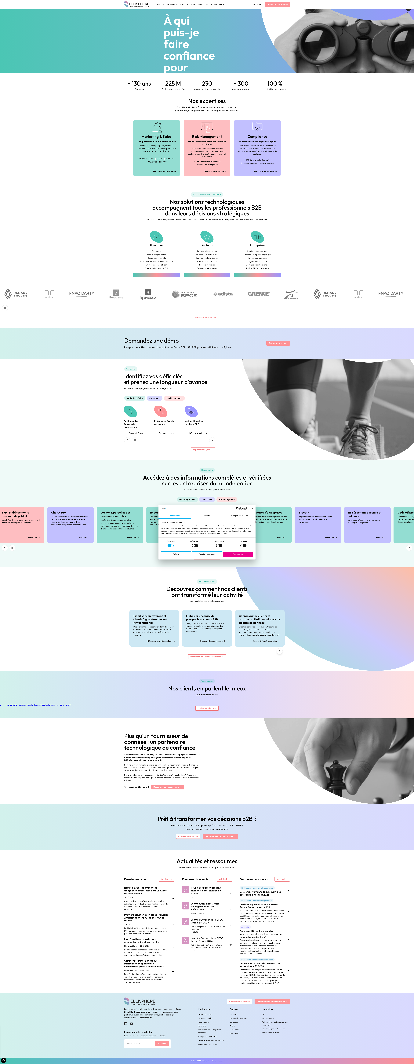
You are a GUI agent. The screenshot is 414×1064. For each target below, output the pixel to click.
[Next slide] (212, 440)
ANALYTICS (152, 162)
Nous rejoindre (203, 1022)
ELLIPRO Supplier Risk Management (207, 161)
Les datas (233, 1014)
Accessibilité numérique (270, 1033)
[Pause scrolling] (5, 308)
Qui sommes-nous (205, 1014)
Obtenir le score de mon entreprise (211, 1040)
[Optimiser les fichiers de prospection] (130, 421)
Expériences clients (175, 4)
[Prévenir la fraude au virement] (161, 421)
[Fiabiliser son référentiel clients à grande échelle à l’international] (154, 628)
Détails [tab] (207, 516)
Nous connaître (217, 4)
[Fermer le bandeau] (252, 508)
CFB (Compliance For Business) (257, 160)
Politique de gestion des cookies (273, 1029)
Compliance (154, 398)
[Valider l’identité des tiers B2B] (191, 421)
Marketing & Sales (135, 398)
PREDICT (162, 162)
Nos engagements (205, 1018)
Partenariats (202, 1026)
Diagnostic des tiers (266, 163)
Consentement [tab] (174, 516)
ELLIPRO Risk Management (207, 165)
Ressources (203, 4)
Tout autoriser (238, 554)
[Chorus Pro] (66, 525)
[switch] (195, 545)
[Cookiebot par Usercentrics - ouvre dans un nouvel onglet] (237, 508)
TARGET (160, 159)
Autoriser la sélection (207, 554)
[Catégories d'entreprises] (264, 525)
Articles (233, 1026)
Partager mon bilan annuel (207, 1036)
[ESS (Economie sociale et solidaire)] (363, 525)
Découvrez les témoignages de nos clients (18, 705)
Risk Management (174, 398)
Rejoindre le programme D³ (208, 1044)
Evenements (234, 1030)
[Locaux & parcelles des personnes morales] (115, 525)
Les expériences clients (238, 1018)
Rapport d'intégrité (249, 163)
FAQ (263, 1014)
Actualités (191, 4)
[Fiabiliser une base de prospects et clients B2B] (207, 628)
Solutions (160, 4)
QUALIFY (143, 159)
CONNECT (169, 159)
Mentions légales (268, 1018)
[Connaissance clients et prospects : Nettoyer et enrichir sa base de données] (260, 628)
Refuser (176, 554)
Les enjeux (234, 1022)
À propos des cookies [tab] (239, 516)
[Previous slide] (5, 548)
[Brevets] (313, 525)
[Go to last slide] (127, 440)
